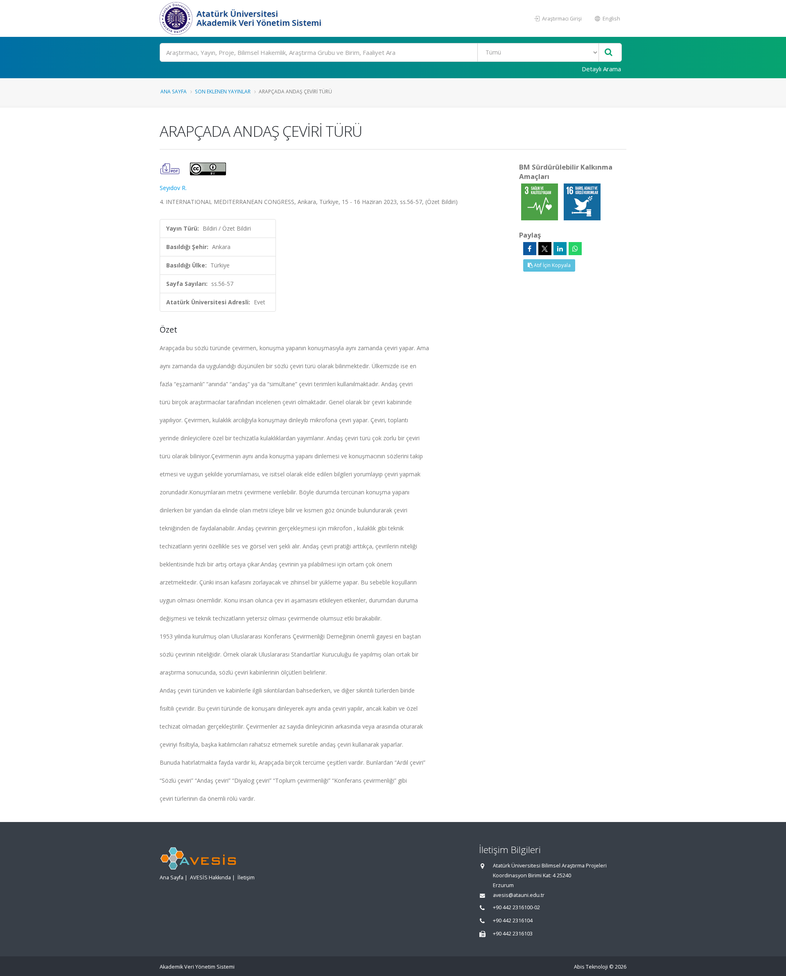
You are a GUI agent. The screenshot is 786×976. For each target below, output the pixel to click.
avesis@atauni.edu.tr (518, 895)
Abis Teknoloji (591, 966)
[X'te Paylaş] (544, 248)
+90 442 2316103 (513, 933)
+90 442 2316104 (513, 920)
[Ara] (608, 52)
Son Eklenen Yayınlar (223, 91)
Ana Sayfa (173, 91)
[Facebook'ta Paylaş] (529, 248)
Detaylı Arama (601, 69)
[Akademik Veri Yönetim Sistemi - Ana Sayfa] (177, 18)
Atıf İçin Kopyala (552, 265)
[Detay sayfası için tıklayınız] (540, 201)
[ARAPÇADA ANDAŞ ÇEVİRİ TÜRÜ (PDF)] (171, 168)
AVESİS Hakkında (210, 877)
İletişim (246, 877)
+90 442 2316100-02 (516, 907)
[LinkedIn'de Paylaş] (560, 248)
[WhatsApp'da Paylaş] (575, 248)
